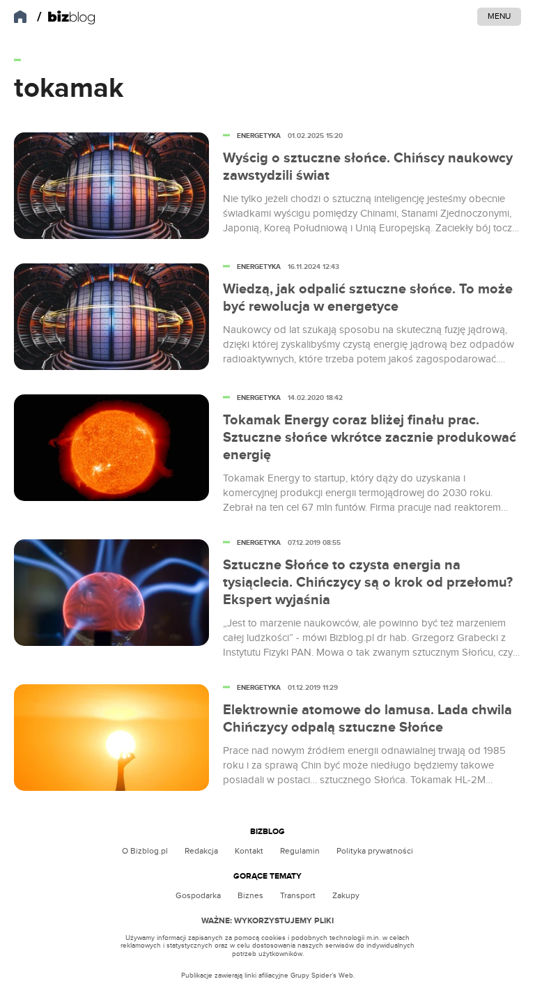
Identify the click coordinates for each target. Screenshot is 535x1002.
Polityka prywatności (374, 851)
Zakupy (345, 895)
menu (499, 16)
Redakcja (201, 851)
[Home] (66, 17)
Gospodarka (198, 895)
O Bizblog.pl (145, 851)
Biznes (250, 895)
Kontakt (249, 851)
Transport (298, 895)
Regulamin (300, 851)
